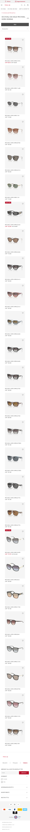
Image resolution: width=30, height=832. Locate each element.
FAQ (4, 782)
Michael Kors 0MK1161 (12, 115)
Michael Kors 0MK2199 (12, 743)
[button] (24, 5)
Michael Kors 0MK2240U (12, 334)
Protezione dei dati (7, 827)
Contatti (5, 779)
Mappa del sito (5, 829)
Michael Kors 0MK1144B (12, 88)
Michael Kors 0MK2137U (12, 661)
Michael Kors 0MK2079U (12, 142)
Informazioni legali (7, 822)
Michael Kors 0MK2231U (12, 170)
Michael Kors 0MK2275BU (13, 443)
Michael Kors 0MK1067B (12, 552)
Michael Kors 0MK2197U (12, 61)
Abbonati (24, 772)
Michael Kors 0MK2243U (12, 224)
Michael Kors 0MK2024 (12, 579)
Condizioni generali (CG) (8, 824)
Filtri (15, 24)
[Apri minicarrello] (27, 5)
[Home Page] (7, 5)
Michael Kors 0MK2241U (12, 279)
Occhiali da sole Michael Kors (8, 13)
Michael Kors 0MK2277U (12, 497)
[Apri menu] (1, 5)
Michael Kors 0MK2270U (12, 388)
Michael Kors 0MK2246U (12, 252)
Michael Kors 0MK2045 (12, 634)
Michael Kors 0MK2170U (12, 607)
